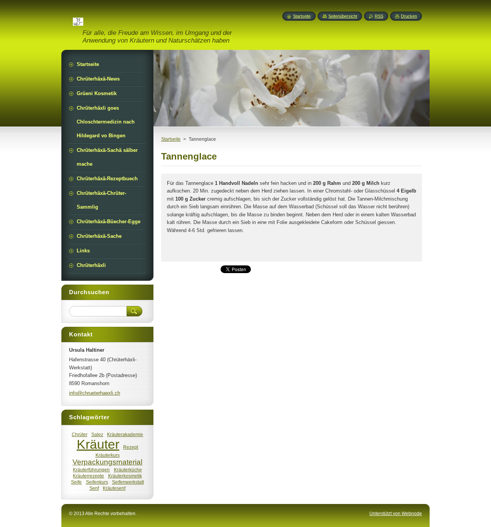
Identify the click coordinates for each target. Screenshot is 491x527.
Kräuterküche (128, 469)
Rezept (130, 447)
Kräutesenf (114, 488)
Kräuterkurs (108, 455)
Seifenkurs (97, 481)
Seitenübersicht (342, 16)
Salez (97, 434)
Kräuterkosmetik (125, 475)
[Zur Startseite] (78, 21)
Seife (76, 481)
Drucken (409, 16)
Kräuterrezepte (88, 475)
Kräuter (98, 444)
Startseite (171, 139)
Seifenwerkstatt (128, 481)
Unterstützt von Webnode (395, 513)
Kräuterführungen (91, 469)
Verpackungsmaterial (107, 462)
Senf (94, 488)
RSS (379, 16)
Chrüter (79, 434)
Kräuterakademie (125, 434)
